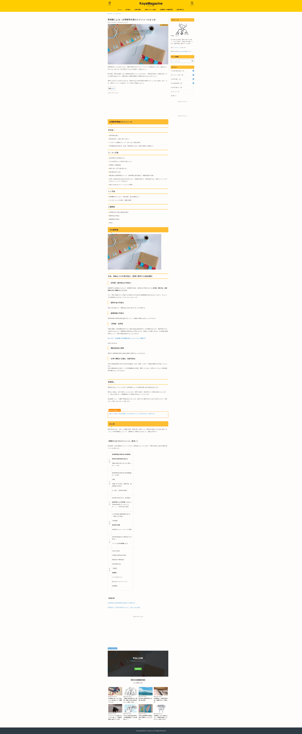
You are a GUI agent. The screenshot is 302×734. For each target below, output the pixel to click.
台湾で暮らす (180, 9)
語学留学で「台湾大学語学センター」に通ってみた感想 (124, 607)
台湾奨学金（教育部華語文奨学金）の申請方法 (121, 603)
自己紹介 (128, 9)
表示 (113, 88)
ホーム (120, 9)
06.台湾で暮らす (176, 87)
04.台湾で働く (176, 79)
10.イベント (175, 91)
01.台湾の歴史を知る (177, 71)
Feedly (138, 669)
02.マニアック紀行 (177, 75)
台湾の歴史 (138, 9)
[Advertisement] (138, 105)
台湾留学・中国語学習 (166, 9)
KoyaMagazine (151, 3)
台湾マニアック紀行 (150, 9)
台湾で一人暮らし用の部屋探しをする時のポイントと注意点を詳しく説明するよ (132, 413)
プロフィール (178, 47)
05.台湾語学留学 (113, 648)
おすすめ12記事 (182, 51)
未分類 (173, 95)
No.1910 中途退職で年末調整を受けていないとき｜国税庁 (126, 338)
